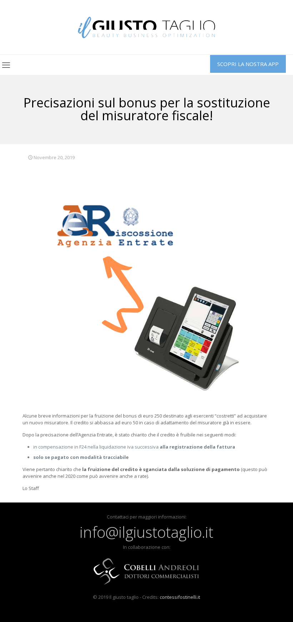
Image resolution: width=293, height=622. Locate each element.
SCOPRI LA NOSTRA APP (248, 63)
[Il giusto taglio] (146, 27)
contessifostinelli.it (180, 597)
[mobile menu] (6, 65)
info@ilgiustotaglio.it (146, 532)
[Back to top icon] (258, 607)
